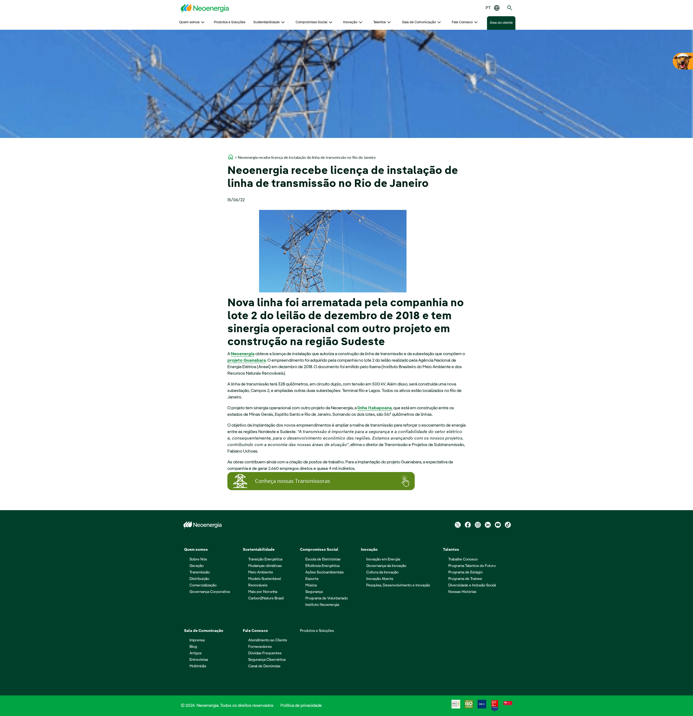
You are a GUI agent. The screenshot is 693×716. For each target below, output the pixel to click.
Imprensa (197, 640)
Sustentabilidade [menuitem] (266, 22)
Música (311, 585)
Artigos (195, 653)
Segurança (314, 592)
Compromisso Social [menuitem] (311, 22)
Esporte (312, 579)
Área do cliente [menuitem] (501, 23)
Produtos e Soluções (317, 631)
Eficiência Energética (322, 566)
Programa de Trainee (465, 579)
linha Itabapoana (374, 408)
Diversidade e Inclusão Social (472, 585)
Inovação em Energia (383, 559)
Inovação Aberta (379, 579)
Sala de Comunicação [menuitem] (419, 22)
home (230, 157)
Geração (196, 566)
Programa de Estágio (465, 572)
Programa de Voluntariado (326, 598)
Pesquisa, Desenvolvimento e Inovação (398, 585)
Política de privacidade (301, 706)
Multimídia (197, 666)
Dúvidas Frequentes (265, 653)
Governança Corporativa (209, 592)
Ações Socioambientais (324, 572)
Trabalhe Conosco (463, 559)
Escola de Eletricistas (323, 559)
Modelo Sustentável (264, 579)
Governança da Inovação (386, 566)
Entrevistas (198, 660)
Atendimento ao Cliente (267, 640)
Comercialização (203, 585)
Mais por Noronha (262, 592)
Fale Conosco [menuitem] (462, 22)
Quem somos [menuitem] (189, 22)
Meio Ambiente (260, 572)
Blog (193, 647)
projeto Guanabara (246, 360)
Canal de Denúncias (264, 666)
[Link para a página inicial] (205, 8)
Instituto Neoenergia (322, 605)
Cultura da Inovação (382, 572)
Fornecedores (260, 647)
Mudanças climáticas (265, 566)
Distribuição (199, 579)
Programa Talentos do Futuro (472, 566)
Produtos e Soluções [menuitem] (229, 22)
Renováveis (257, 585)
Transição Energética (265, 559)
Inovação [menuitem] (350, 22)
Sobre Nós (198, 559)
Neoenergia (242, 354)
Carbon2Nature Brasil (266, 598)
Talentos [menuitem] (379, 22)
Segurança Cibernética (267, 660)
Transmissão (199, 572)
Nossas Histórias (462, 592)
